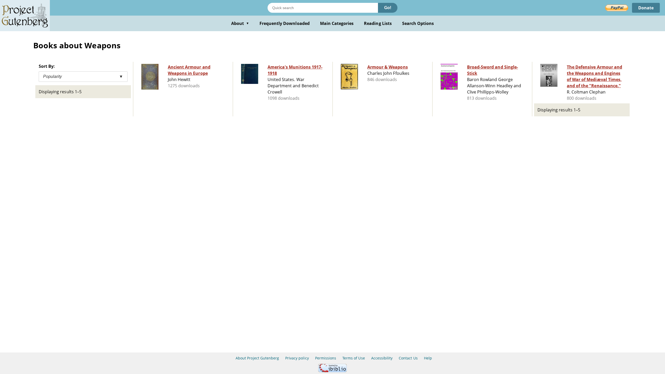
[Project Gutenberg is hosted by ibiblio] (332, 370)
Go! (387, 7)
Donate (646, 8)
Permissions (325, 358)
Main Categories (337, 23)
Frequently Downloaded (285, 23)
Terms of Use (353, 358)
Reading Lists (378, 23)
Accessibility (382, 358)
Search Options (418, 23)
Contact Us (408, 358)
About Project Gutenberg (257, 358)
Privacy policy (297, 358)
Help (428, 358)
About (240, 23)
